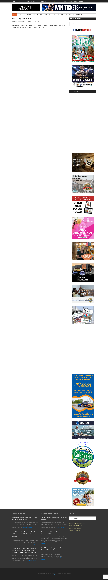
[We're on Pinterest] (83, 30)
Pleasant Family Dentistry (75, 528)
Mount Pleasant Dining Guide (76, 525)
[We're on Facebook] (74, 30)
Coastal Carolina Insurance (75, 527)
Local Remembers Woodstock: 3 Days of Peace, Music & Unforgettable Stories (24, 534)
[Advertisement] (83, 349)
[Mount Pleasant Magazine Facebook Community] (86, 30)
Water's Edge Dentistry (74, 530)
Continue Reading (27, 527)
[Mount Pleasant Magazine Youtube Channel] (80, 30)
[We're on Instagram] (89, 30)
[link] (82, 457)
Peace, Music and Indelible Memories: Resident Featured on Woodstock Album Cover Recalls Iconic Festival (24, 550)
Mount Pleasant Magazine (26, 7)
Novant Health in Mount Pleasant (76, 523)
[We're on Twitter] (77, 30)
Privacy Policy (54, 574)
